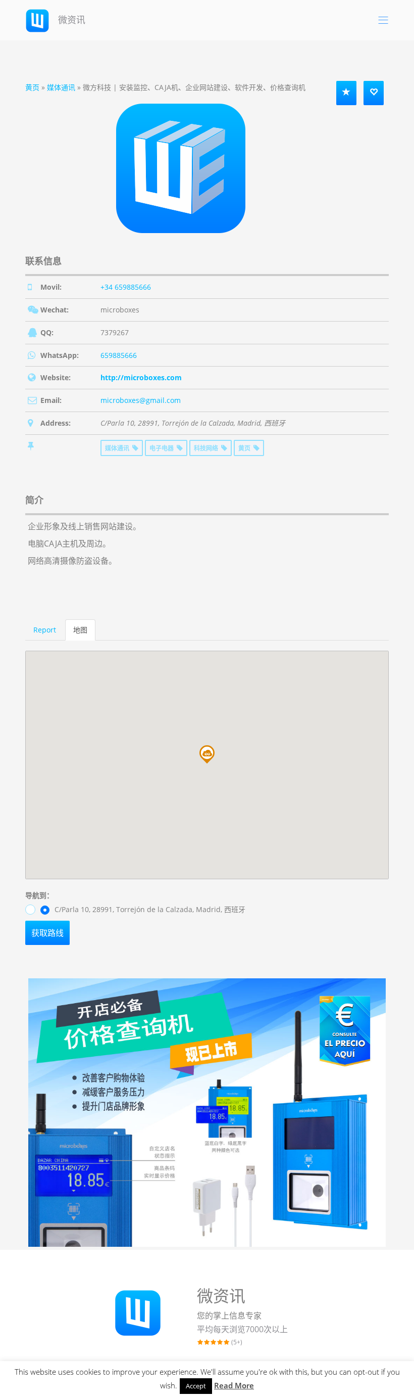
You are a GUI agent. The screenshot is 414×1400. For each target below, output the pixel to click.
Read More (234, 1385)
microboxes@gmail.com (140, 400)
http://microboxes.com (141, 377)
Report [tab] (44, 630)
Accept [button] (196, 1385)
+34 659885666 (125, 287)
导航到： (39, 895)
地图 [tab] (80, 630)
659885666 (118, 355)
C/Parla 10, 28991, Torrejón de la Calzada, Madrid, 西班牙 (149, 909)
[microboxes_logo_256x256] (180, 167)
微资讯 (70, 20)
